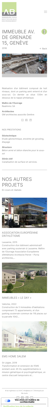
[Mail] (22, 120)
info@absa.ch (28, 391)
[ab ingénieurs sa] (9, 12)
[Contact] (18, 397)
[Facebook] (26, 120)
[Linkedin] (30, 120)
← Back (43, 48)
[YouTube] (31, 397)
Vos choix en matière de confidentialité (27, 400)
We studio (24, 393)
